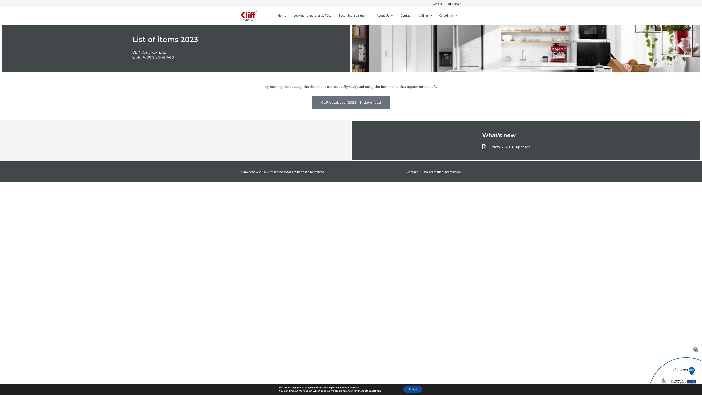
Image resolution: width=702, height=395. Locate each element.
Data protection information (441, 172)
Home (282, 15)
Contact (406, 15)
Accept (413, 389)
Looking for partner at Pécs (312, 15)
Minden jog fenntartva (309, 172)
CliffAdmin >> (448, 15)
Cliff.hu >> (425, 15)
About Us (383, 15)
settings (376, 391)
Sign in (437, 3)
